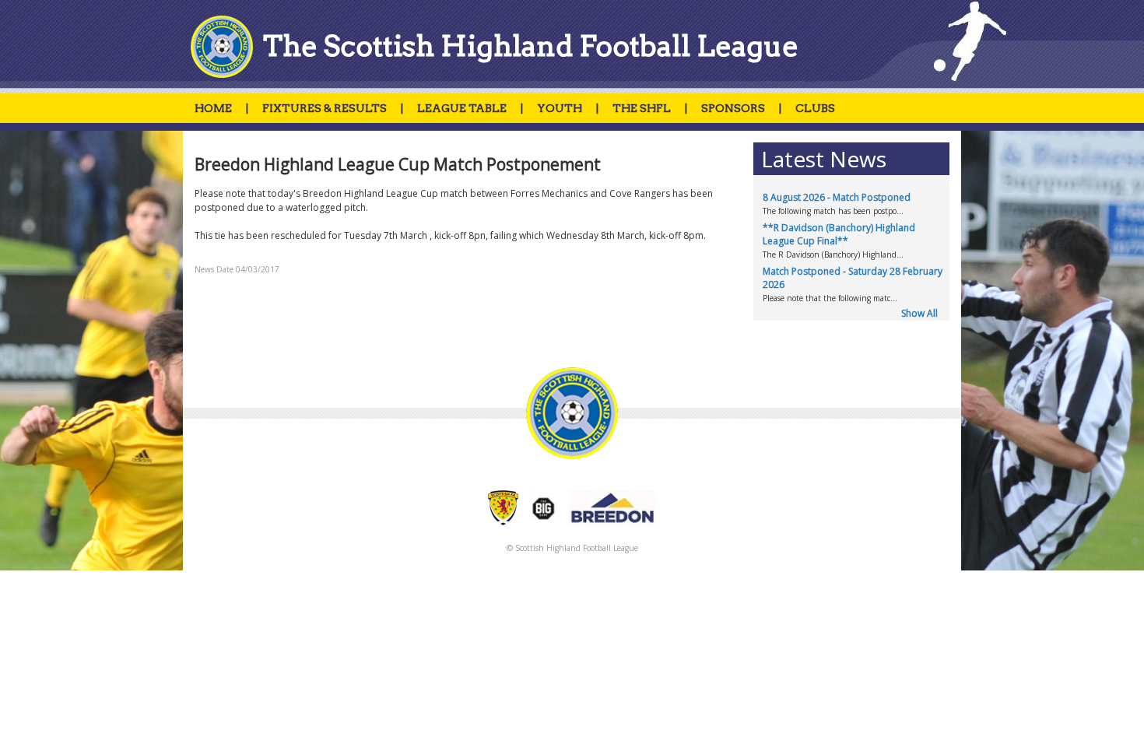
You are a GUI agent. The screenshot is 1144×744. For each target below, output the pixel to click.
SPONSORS (733, 108)
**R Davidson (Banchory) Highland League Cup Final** (839, 234)
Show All (919, 313)
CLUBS (815, 108)
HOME (213, 108)
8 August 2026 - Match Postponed (837, 197)
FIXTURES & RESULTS (324, 108)
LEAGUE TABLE (462, 108)
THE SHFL (641, 108)
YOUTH (559, 108)
